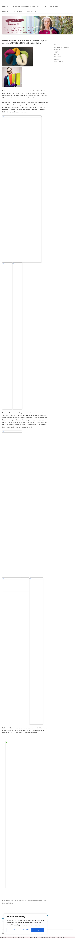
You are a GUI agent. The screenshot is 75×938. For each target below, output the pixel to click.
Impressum (5, 11)
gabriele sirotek (34, 900)
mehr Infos (54, 7)
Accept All (38, 930)
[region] (25, 924)
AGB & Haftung (31, 11)
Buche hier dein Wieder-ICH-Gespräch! (25, 7)
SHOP (44, 7)
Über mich (5, 7)
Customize (13, 930)
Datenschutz (18, 11)
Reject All (26, 930)
